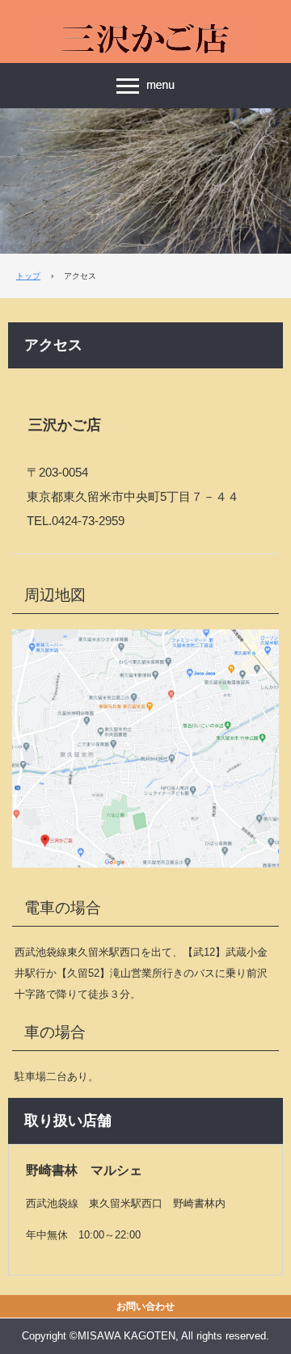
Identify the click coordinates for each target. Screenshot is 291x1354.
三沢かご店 (145, 26)
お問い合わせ (145, 1306)
